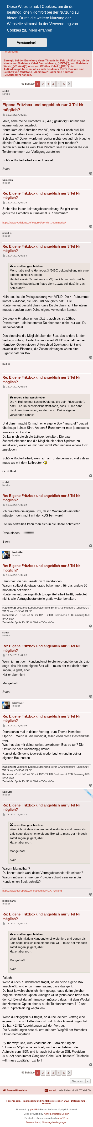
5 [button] (58, 84)
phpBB (34, 1109)
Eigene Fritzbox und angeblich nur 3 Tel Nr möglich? (42, 107)
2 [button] (43, 84)
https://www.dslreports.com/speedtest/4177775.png (32, 890)
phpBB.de (63, 1118)
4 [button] (53, 84)
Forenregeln (11, 51)
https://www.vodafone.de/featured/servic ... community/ (34, 222)
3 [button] (48, 84)
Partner (46, 1103)
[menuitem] (50, 1090)
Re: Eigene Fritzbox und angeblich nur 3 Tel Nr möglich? (41, 195)
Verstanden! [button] (26, 42)
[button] (69, 84)
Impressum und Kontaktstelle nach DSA (46, 1101)
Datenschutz (78, 1101)
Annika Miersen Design (56, 1113)
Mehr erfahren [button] (40, 30)
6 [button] (64, 84)
